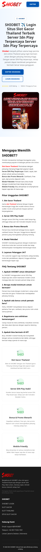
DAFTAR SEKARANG (12, 72)
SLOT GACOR (7, 507)
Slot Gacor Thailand (10, 166)
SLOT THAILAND (8, 511)
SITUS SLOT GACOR (9, 514)
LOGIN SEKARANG (12, 79)
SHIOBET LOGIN (8, 504)
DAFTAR (33, 4)
